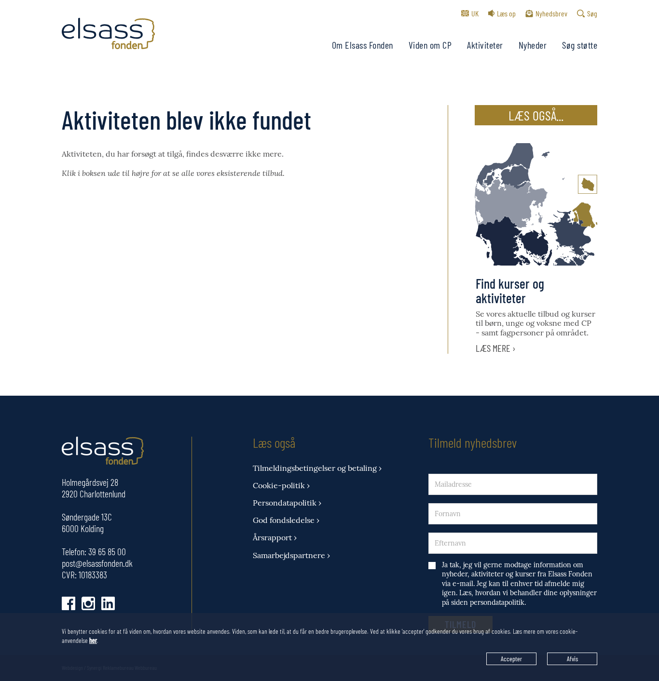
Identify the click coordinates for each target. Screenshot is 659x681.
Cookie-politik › (281, 485)
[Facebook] (68, 603)
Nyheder (533, 45)
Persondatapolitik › (287, 502)
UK (475, 13)
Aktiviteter (485, 45)
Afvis (572, 658)
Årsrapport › (275, 537)
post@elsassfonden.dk (97, 563)
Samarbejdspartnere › (291, 555)
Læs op (506, 13)
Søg (592, 13)
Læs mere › (496, 348)
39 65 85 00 (107, 551)
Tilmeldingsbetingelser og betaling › (317, 468)
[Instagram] (88, 603)
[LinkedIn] (108, 603)
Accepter (511, 658)
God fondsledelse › (286, 520)
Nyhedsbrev (551, 13)
